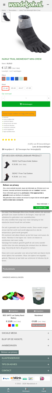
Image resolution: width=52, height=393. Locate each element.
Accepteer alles (41, 207)
